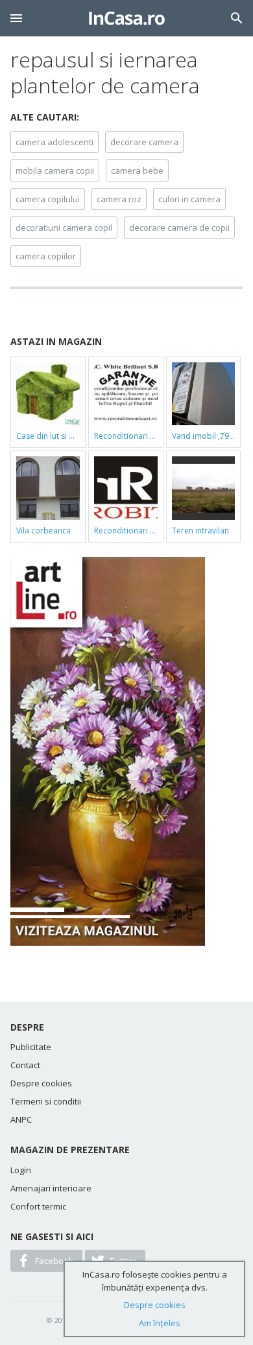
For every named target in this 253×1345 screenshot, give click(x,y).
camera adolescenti (54, 142)
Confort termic (38, 1206)
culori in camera (189, 199)
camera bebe (137, 170)
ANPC (21, 1119)
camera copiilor (46, 256)
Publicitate (30, 1047)
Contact (25, 1065)
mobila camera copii (55, 170)
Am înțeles (159, 1323)
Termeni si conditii (45, 1101)
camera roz (119, 199)
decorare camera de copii (179, 227)
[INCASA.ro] (127, 18)
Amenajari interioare (50, 1188)
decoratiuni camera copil (64, 227)
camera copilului (48, 199)
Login (20, 1170)
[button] (16, 18)
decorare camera (144, 142)
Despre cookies (41, 1083)
